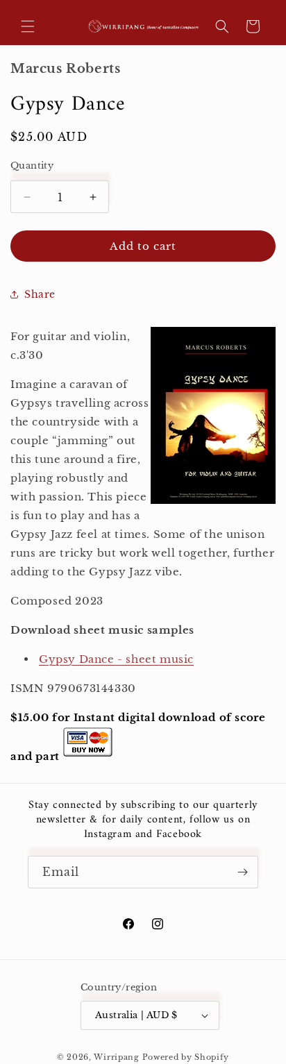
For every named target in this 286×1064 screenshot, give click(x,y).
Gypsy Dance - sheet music (116, 659)
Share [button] (40, 294)
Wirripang (116, 1057)
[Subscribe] (242, 872)
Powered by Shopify (186, 1057)
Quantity (31, 165)
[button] (27, 26)
